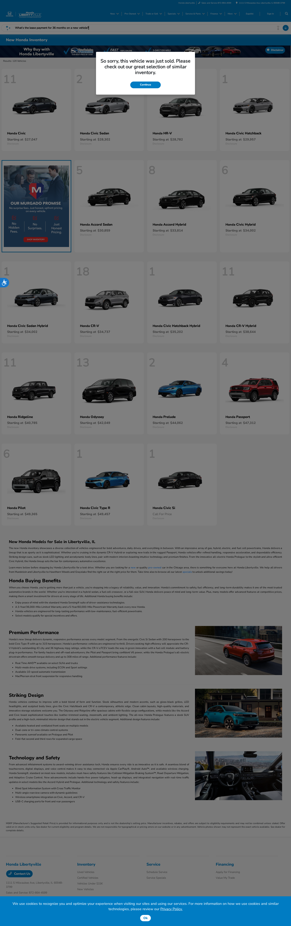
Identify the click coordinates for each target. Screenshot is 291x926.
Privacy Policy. (171, 909)
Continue (145, 84)
